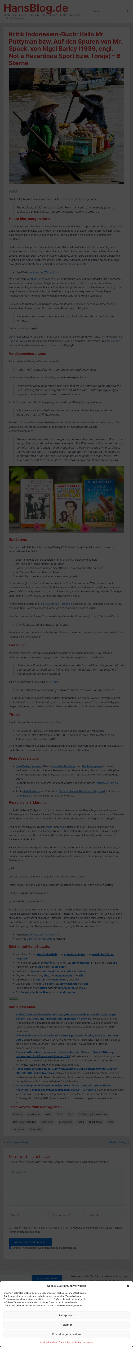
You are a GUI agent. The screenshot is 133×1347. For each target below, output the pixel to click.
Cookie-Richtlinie (48, 1342)
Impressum (87, 1342)
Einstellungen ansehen (66, 1334)
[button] (128, 1286)
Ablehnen (67, 1324)
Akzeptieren (66, 1315)
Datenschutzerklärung (70, 1342)
